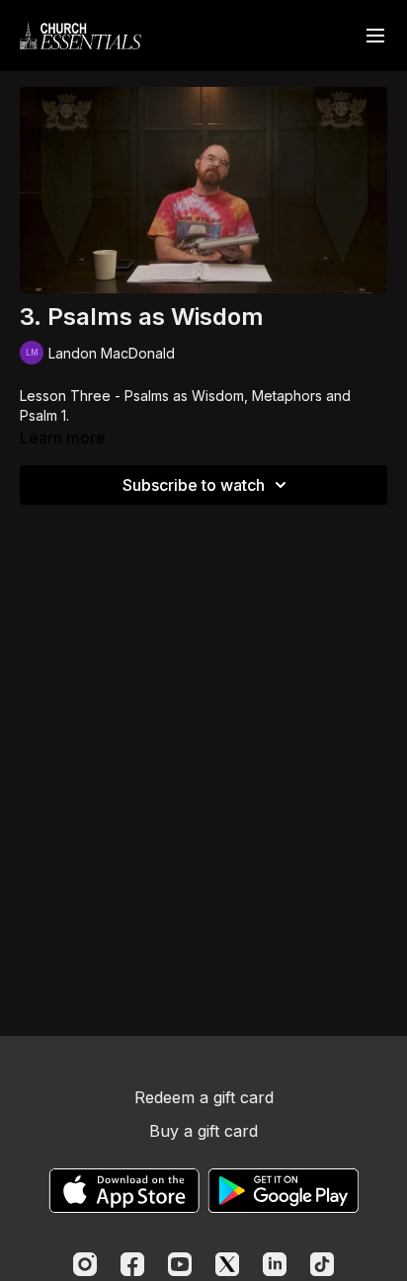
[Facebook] (132, 1264)
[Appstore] (124, 1190)
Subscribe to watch (193, 485)
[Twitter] (227, 1264)
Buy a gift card (203, 1131)
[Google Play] (283, 1190)
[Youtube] (180, 1264)
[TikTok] (322, 1264)
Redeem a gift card (204, 1097)
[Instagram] (85, 1264)
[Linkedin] (274, 1264)
